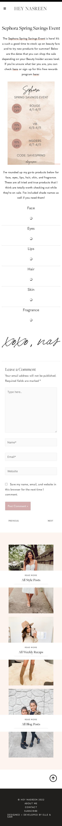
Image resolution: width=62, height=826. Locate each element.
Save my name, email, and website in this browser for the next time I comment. (30, 489)
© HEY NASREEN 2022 (31, 799)
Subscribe (31, 810)
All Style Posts (31, 580)
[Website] (31, 472)
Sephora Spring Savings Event (26, 38)
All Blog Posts (31, 724)
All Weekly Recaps (31, 652)
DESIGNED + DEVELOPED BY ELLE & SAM (29, 815)
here (15, 69)
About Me (31, 803)
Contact (31, 807)
